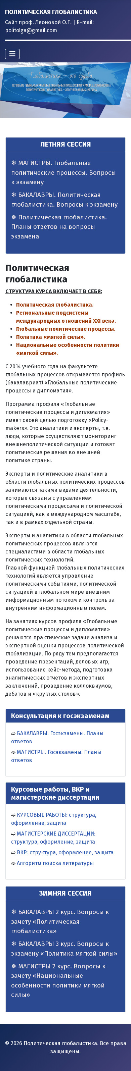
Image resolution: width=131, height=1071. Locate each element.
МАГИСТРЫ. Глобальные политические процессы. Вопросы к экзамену (63, 172)
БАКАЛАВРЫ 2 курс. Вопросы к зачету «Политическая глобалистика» (60, 921)
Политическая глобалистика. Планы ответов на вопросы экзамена (59, 226)
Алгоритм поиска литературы (55, 863)
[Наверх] (119, 1059)
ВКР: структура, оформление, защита (65, 852)
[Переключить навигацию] (12, 54)
